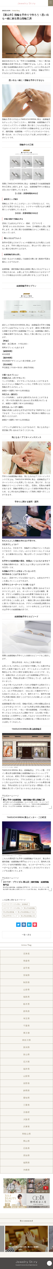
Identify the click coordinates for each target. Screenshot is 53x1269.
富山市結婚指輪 (29, 908)
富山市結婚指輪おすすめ (26, 912)
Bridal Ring (16, 11)
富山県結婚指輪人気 (28, 916)
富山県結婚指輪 (8, 912)
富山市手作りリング (10, 916)
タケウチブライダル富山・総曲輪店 (15, 904)
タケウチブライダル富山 (11, 908)
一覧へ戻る (26, 935)
